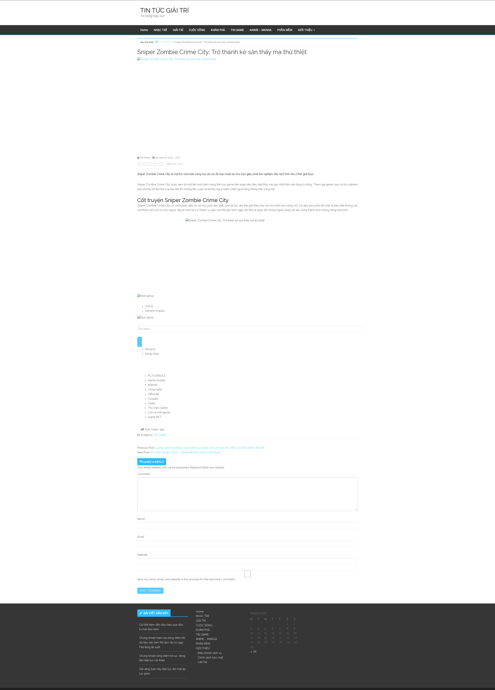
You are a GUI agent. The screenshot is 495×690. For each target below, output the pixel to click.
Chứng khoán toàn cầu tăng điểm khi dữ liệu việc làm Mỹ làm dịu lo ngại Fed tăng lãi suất (162, 642)
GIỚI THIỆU (305, 30)
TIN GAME (237, 30)
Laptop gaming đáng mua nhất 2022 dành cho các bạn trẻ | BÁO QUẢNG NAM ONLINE (209, 447)
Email (141, 536)
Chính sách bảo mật (210, 657)
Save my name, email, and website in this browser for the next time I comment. (186, 579)
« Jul (253, 651)
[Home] (156, 41)
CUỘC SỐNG (197, 30)
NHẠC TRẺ (160, 30)
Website (142, 554)
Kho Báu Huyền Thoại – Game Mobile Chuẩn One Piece (185, 452)
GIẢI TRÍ (178, 30)
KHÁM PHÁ (218, 30)
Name (141, 518)
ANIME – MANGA (260, 30)
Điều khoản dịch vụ (210, 652)
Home (144, 30)
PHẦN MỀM (284, 30)
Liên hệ (202, 662)
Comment (144, 474)
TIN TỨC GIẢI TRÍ (164, 10)
